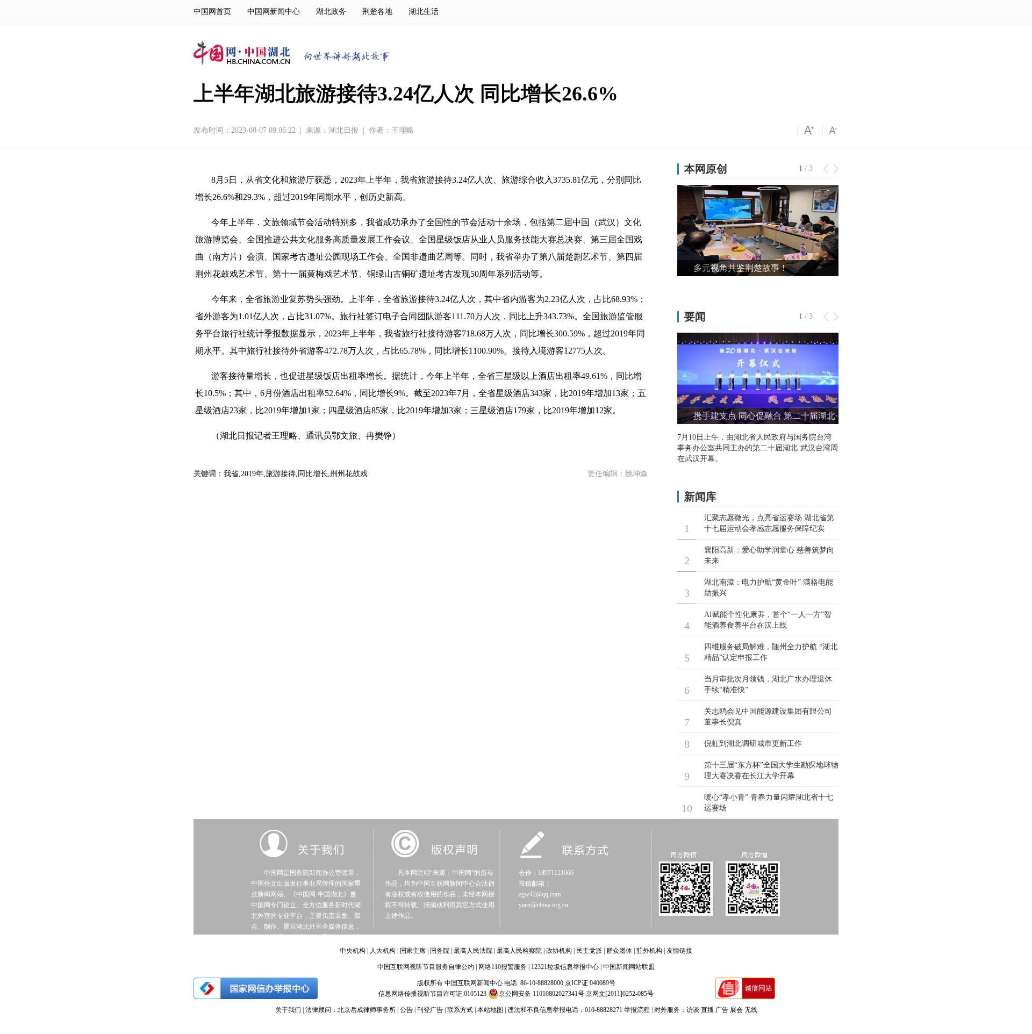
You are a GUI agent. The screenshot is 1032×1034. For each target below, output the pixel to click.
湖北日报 (343, 130)
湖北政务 (331, 12)
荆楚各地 (377, 12)
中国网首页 (212, 12)
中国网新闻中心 (273, 12)
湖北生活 (423, 12)
